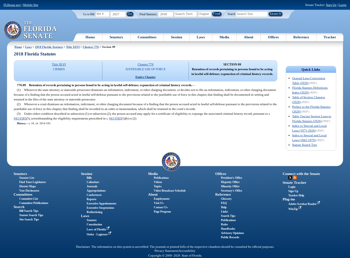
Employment (162, 198)
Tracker (330, 37)
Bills (89, 177)
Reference (301, 37)
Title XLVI (73, 46)
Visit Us (159, 203)
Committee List (28, 198)
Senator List (26, 177)
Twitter (290, 177)
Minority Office (230, 186)
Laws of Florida (97, 229)
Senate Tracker (294, 182)
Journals (92, 186)
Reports (91, 199)
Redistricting (94, 212)
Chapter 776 (91, 46)
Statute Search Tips (304, 145)
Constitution (94, 224)
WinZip (293, 209)
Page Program (162, 211)
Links (224, 211)
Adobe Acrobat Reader (302, 204)
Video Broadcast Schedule (170, 190)
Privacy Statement (166, 251)
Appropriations (96, 190)
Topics (158, 186)
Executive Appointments (101, 203)
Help (224, 207)
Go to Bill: (89, 14)
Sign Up (331, 5)
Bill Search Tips (29, 211)
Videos (158, 182)
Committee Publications (33, 203)
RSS (295, 177)
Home (90, 37)
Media (224, 37)
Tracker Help (296, 195)
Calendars (93, 182)
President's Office (231, 177)
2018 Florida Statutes (49, 46)
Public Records (230, 237)
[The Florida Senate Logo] (30, 30)
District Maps (27, 186)
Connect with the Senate (301, 174)
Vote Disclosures (29, 190)
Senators (116, 37)
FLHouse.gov (12, 5)
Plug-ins (289, 199)
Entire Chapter (145, 77)
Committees (147, 37)
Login (342, 5)
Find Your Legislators (32, 182)
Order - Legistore (97, 234)
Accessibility (187, 251)
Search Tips (228, 216)
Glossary (226, 198)
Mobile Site (30, 5)
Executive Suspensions (100, 207)
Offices (273, 37)
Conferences (94, 195)
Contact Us (161, 207)
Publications (161, 177)
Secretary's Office (231, 190)
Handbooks (228, 228)
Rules (224, 224)
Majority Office (230, 182)
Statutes (92, 220)
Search (231, 13)
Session (176, 37)
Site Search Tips (29, 219)
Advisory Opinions (232, 233)
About (248, 37)
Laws (201, 37)
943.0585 (20, 118)
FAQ (224, 203)
